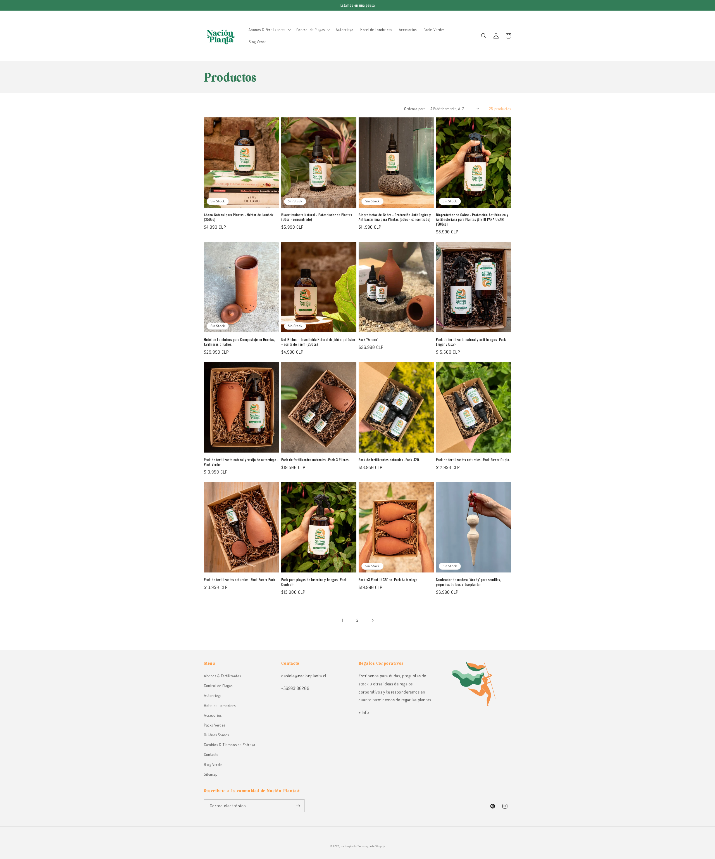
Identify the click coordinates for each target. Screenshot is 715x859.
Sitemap (210, 774)
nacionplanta (348, 846)
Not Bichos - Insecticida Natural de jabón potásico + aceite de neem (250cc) (318, 342)
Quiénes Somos (216, 734)
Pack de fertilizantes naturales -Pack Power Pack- (240, 579)
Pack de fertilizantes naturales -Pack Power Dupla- (473, 459)
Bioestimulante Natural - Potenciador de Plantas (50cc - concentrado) (316, 217)
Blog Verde (213, 764)
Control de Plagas (218, 685)
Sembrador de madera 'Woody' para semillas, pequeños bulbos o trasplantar (468, 582)
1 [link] (342, 620)
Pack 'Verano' (368, 339)
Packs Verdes (214, 725)
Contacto (211, 754)
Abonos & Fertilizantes (222, 675)
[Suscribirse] (298, 805)
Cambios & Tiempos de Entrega (229, 744)
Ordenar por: (414, 108)
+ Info (364, 712)
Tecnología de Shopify (371, 846)
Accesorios (213, 715)
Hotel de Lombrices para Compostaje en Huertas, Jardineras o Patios (239, 342)
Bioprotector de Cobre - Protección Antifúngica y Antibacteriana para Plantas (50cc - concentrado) (395, 217)
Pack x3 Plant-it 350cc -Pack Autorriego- (389, 579)
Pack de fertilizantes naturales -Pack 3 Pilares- (315, 459)
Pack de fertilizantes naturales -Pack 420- (389, 459)
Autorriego (213, 695)
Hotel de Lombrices (220, 705)
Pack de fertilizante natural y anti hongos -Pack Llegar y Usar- (471, 342)
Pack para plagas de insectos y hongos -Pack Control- (314, 582)
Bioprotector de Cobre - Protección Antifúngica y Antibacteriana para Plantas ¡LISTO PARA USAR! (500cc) (472, 219)
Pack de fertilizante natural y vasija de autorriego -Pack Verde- (241, 462)
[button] (269, 30)
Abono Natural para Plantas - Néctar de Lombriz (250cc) (239, 217)
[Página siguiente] (372, 620)
